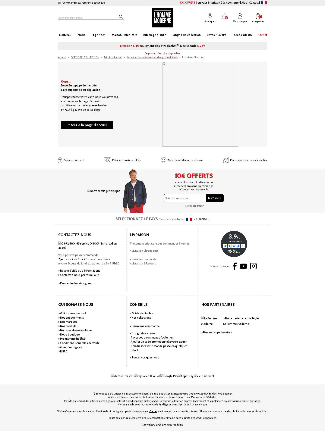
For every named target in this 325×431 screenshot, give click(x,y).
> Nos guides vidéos (142, 333)
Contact (254, 2)
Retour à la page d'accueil (87, 125)
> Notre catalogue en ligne (75, 330)
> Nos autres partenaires (216, 332)
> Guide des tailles (141, 313)
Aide (244, 2)
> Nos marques (67, 321)
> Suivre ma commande (145, 326)
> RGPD (63, 351)
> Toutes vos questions (144, 357)
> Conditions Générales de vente (79, 343)
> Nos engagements (71, 317)
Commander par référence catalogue (83, 2)
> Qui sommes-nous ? (72, 313)
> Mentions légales (70, 347)
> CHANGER (202, 219)
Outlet (153, 411)
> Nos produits (67, 326)
